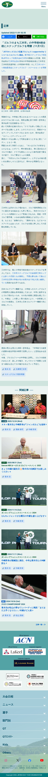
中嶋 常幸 (32, 429)
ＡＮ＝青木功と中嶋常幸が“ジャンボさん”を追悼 (23, 424)
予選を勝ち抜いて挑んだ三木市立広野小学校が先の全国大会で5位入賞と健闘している (23, 279)
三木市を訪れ (14, 61)
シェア (10, 37)
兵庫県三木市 (21, 369)
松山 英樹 (19, 615)
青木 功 (7, 369)
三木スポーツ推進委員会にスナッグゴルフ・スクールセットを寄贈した (23, 67)
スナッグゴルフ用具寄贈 (14, 374)
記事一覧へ (40, 624)
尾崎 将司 (19, 429)
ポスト (25, 37)
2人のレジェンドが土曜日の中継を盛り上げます (23, 516)
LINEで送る (40, 37)
